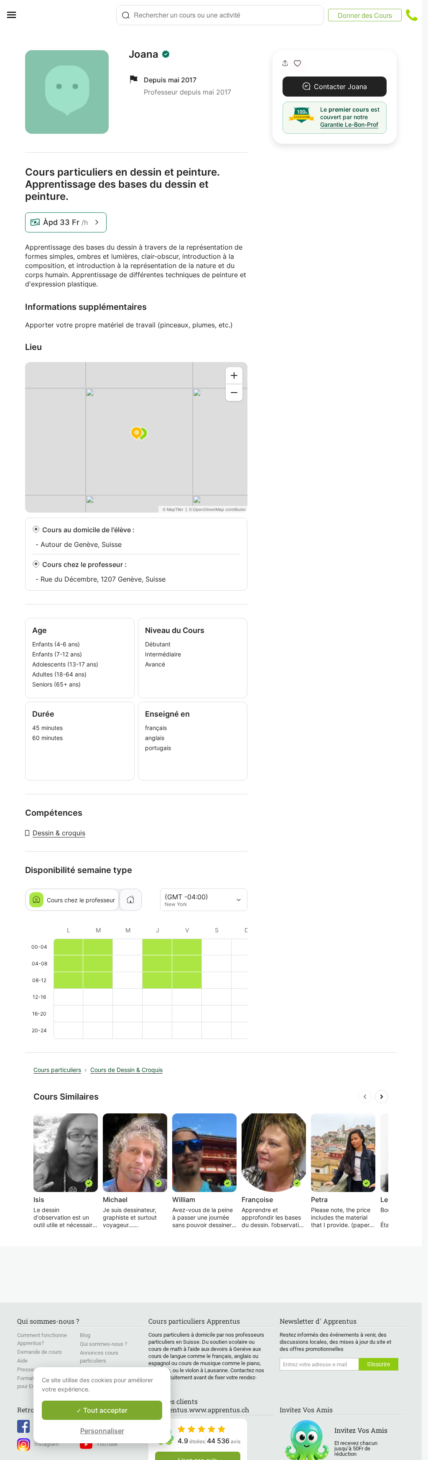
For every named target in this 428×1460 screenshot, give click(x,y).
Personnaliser (102, 1431)
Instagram (46, 1444)
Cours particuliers (57, 1069)
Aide (22, 1361)
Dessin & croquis (59, 833)
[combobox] (220, 15)
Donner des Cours (365, 15)
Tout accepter (104, 1410)
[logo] (69, 15)
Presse (25, 1369)
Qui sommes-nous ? (103, 1344)
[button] (297, 63)
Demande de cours (39, 1352)
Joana (143, 54)
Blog (85, 1335)
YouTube (107, 1444)
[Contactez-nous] (412, 15)
